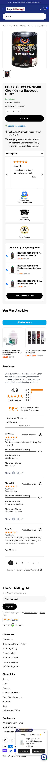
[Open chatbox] (44, 757)
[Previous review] (7, 175)
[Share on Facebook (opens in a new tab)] (13, 473)
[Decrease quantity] (7, 111)
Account (7, 701)
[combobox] (24, 16)
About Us (7, 688)
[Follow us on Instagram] (12, 740)
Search (6, 679)
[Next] (43, 339)
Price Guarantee (10, 657)
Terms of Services (30, 613)
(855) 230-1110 (9, 727)
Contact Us (8, 639)
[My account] (40, 9)
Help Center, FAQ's (11, 710)
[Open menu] (4, 9)
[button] (24, 153)
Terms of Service (10, 662)
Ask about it (38, 751)
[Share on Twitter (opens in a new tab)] (17, 473)
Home (5, 26)
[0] (44, 8)
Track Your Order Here (13, 697)
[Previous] (5, 339)
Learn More (35, 146)
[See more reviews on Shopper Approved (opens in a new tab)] (22, 473)
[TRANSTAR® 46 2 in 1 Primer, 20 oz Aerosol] (36, 338)
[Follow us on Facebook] (5, 740)
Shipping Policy (10, 648)
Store (5, 683)
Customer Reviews (11, 692)
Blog (5, 706)
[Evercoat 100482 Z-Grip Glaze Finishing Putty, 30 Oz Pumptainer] (13, 338)
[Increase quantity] (18, 111)
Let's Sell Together (11, 666)
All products (13, 26)
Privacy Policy (9, 653)
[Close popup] (44, 732)
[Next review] (42, 175)
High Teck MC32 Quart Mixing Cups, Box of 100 (34, 741)
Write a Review (24, 426)
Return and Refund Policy (14, 644)
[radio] (35, 390)
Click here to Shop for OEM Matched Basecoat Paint (24, 2)
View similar (24, 751)
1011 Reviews (16, 400)
